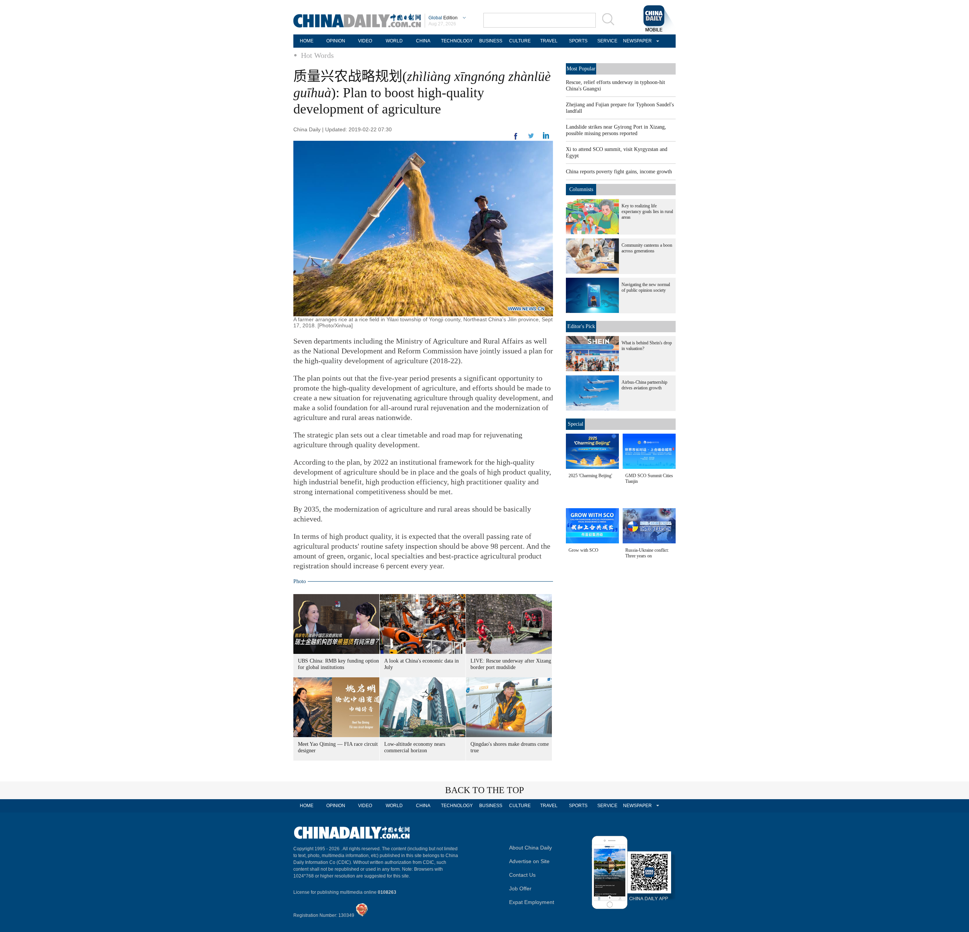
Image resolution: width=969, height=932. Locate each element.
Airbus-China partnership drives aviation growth (644, 385)
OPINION (335, 41)
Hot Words (317, 55)
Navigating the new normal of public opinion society (646, 287)
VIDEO (365, 41)
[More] (516, 139)
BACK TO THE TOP (484, 790)
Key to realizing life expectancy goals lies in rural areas (647, 211)
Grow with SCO (583, 550)
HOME (306, 41)
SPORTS (578, 41)
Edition (443, 17)
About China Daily (530, 848)
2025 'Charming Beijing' (590, 475)
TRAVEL (549, 41)
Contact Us (522, 875)
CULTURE (520, 41)
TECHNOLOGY (457, 41)
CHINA (423, 41)
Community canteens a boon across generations (647, 248)
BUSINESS (490, 41)
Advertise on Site (529, 861)
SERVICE (607, 41)
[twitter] (546, 137)
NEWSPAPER (636, 41)
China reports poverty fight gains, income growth (619, 171)
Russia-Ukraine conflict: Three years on (647, 553)
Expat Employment (531, 902)
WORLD (394, 41)
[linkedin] (531, 138)
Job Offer (520, 888)
